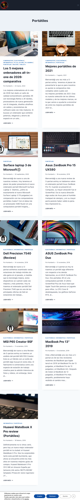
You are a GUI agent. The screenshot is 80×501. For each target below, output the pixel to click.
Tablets (22, 64)
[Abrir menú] (78, 5)
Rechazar (52, 496)
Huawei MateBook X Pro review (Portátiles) (17, 431)
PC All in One (19, 62)
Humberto (9, 86)
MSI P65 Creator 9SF (18, 341)
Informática (8, 62)
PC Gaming (29, 62)
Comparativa (8, 60)
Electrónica (19, 60)
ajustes (26, 499)
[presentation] (19, 43)
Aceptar (39, 496)
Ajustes (65, 496)
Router (15, 64)
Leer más (8, 123)
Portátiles (7, 64)
